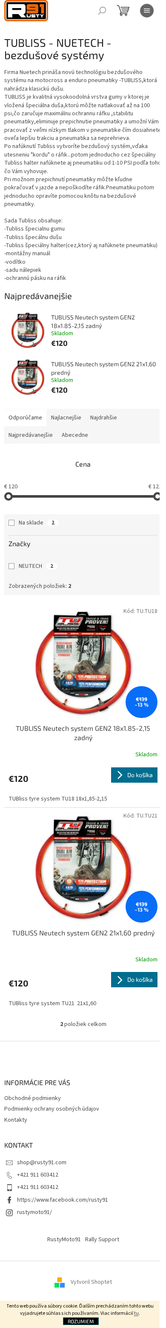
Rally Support (102, 1239)
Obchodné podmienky (32, 1098)
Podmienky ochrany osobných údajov (51, 1109)
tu (136, 1313)
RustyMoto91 (64, 1239)
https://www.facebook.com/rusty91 (62, 1200)
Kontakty (15, 1120)
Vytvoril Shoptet (91, 1282)
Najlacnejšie (66, 417)
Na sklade (36, 523)
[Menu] (146, 10)
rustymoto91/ (34, 1212)
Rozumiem (81, 1321)
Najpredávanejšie (31, 435)
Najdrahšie (103, 417)
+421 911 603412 (37, 1175)
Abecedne (75, 435)
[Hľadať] (102, 10)
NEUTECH (36, 566)
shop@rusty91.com (41, 1162)
